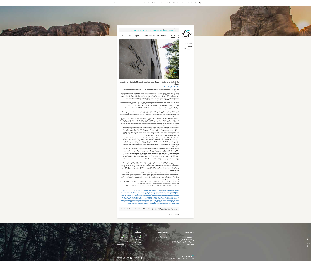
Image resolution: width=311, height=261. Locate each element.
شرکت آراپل (163, 236)
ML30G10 (166, 203)
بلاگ (148, 3)
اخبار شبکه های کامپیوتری (168, 190)
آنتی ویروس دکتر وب (184, 3)
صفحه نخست (193, 3)
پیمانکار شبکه (130, 202)
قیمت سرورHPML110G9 (134, 203)
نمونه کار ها (159, 3)
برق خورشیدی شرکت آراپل (159, 238)
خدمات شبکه (175, 3)
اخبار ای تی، (176, 190)
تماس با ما (143, 3)
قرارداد (153, 192)
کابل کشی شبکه (137, 202)
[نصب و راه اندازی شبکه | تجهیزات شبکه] (192, 256)
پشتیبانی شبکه (167, 3)
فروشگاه (153, 3)
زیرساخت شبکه (145, 202)
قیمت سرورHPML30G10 (156, 203)
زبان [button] (114, 3)
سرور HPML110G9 (144, 203)
